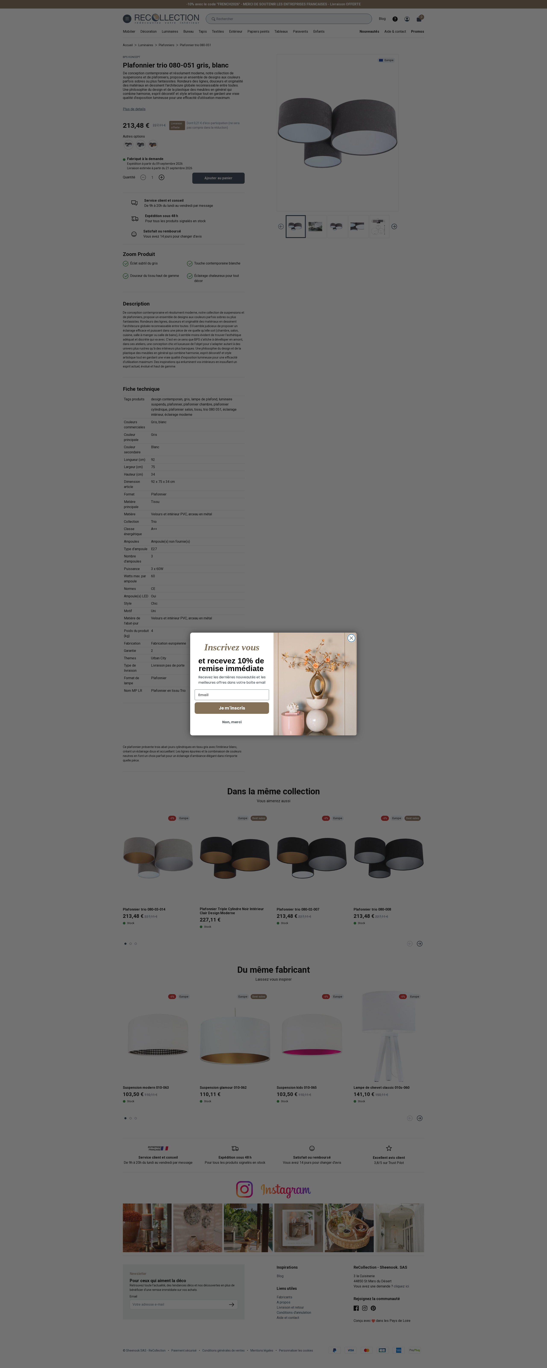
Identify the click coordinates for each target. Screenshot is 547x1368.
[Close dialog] (351, 638)
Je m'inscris (232, 708)
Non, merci (232, 722)
